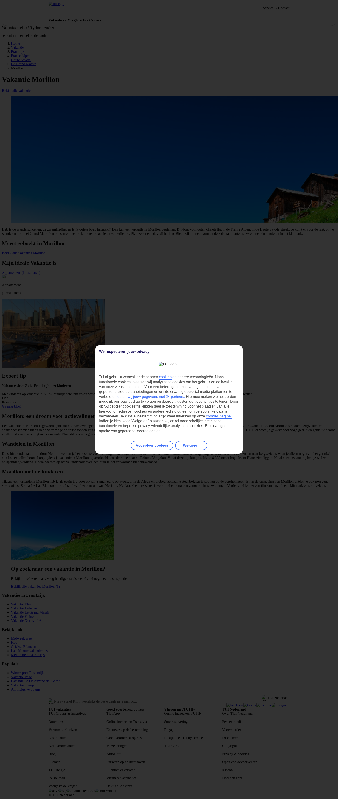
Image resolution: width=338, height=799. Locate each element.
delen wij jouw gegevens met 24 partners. (151, 397)
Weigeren (191, 445)
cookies (165, 377)
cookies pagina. (219, 416)
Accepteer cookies (152, 445)
